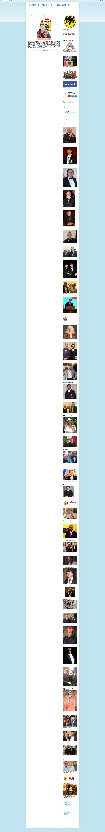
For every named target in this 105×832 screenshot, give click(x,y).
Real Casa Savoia (66, 811)
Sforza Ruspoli (66, 814)
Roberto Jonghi (66, 813)
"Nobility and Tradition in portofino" (70, 113)
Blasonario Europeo (67, 802)
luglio (65, 116)
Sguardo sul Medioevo (67, 815)
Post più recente (31, 53)
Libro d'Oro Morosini (67, 810)
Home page (44, 53)
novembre (66, 110)
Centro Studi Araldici (67, 804)
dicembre (66, 108)
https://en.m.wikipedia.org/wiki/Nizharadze (39, 47)
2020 (65, 119)
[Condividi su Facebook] (46, 50)
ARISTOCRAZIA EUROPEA (48, 5)
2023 (65, 106)
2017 (65, 123)
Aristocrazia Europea (67, 101)
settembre (66, 111)
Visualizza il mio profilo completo (68, 102)
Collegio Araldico (66, 805)
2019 (65, 120)
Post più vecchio (56, 53)
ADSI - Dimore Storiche (67, 801)
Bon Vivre (65, 803)
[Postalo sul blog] (44, 50)
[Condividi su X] (45, 50)
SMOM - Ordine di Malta (67, 816)
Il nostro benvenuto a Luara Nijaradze (70, 112)
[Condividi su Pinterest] (47, 50)
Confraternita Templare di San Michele (69, 806)
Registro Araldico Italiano (67, 812)
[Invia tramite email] (43, 50)
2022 (65, 107)
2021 (65, 118)
